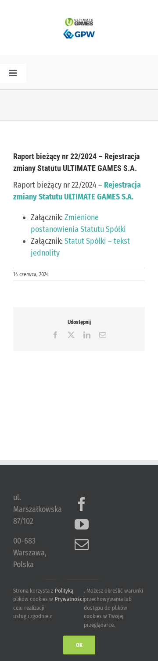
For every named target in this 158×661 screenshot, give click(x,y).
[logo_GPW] (79, 30)
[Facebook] (82, 504)
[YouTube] (82, 524)
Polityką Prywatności (69, 595)
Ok (79, 645)
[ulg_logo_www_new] (79, 22)
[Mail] (82, 544)
